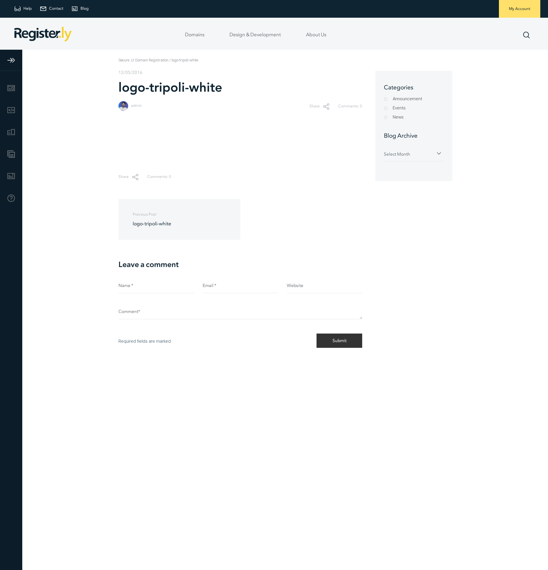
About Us (316, 35)
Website (295, 285)
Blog (84, 8)
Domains (194, 35)
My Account (519, 9)
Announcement (407, 98)
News (398, 117)
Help (27, 8)
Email (209, 285)
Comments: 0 (350, 106)
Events (399, 108)
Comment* (129, 311)
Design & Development (255, 35)
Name (125, 285)
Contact (56, 8)
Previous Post (152, 219)
